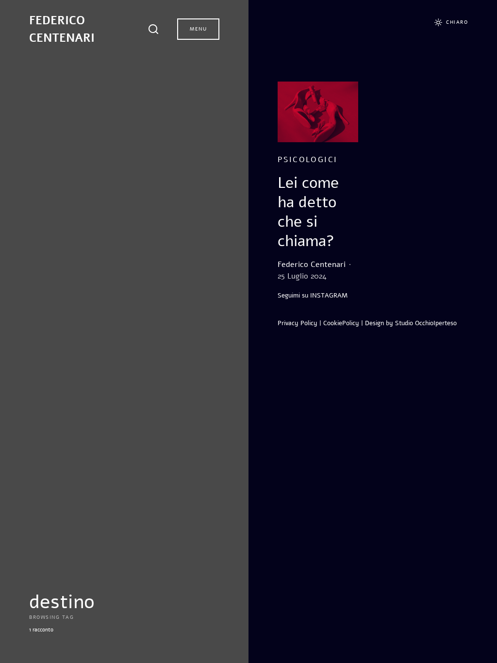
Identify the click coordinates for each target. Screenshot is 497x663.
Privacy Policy (297, 323)
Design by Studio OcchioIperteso (411, 323)
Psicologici (307, 159)
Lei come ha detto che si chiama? (308, 211)
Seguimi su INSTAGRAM (313, 295)
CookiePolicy (341, 323)
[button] (155, 29)
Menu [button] (198, 29)
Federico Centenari (62, 29)
